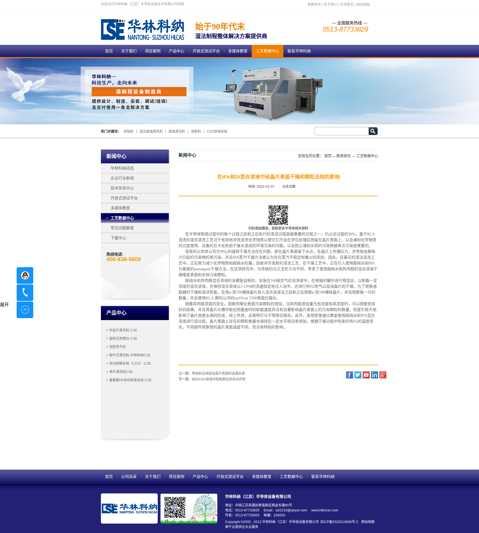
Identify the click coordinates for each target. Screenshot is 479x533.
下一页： (212, 379)
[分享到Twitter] (357, 374)
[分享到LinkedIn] (374, 374)
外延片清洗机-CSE (123, 330)
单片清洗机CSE (121, 372)
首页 (109, 51)
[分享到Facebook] (349, 374)
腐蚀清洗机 (177, 131)
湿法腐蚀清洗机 (151, 131)
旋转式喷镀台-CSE (123, 339)
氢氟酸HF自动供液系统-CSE (130, 380)
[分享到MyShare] (366, 374)
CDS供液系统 (217, 131)
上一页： (212, 373)
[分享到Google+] (382, 374)
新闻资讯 (343, 156)
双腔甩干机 (117, 347)
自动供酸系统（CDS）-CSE (130, 363)
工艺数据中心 (367, 156)
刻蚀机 (129, 131)
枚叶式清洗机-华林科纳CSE (130, 355)
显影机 (196, 131)
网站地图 (367, 522)
